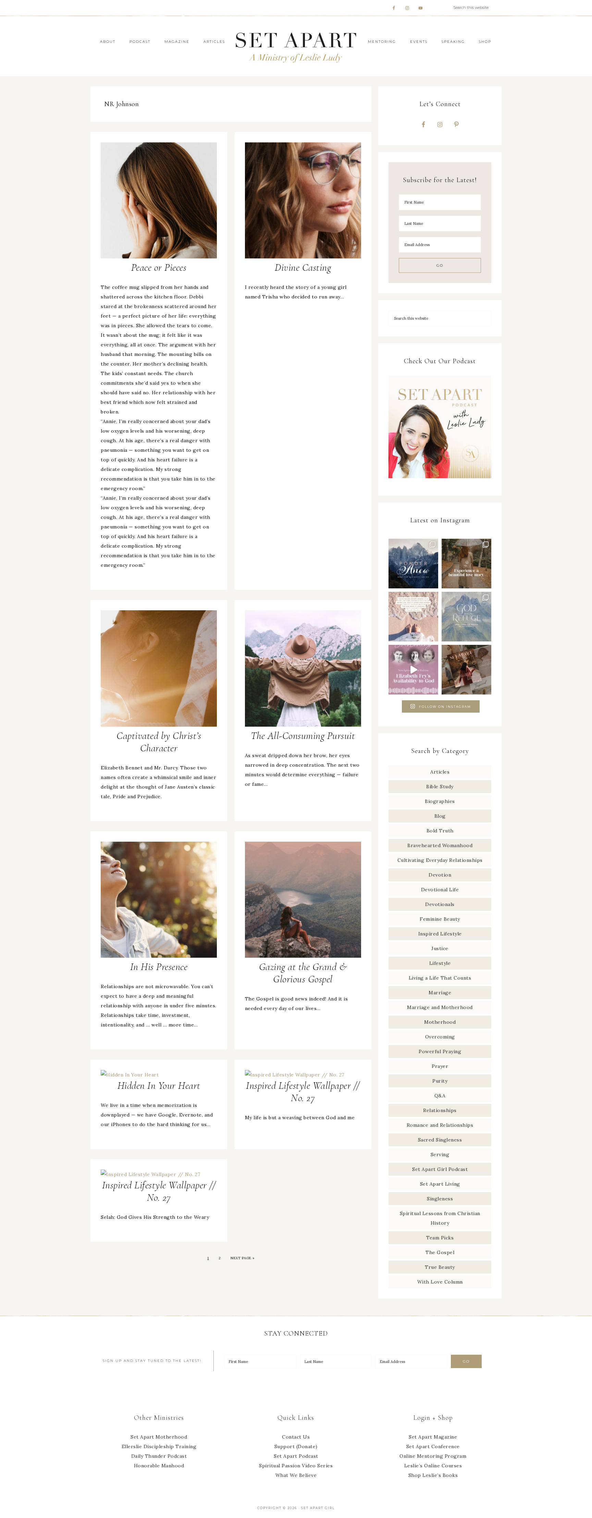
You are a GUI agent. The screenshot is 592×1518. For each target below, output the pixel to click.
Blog (440, 816)
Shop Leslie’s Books (433, 1475)
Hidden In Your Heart (159, 1085)
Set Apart (296, 46)
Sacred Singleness (440, 1140)
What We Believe (296, 1475)
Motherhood (440, 1022)
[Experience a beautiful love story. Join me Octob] (466, 563)
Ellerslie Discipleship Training (159, 1446)
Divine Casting (303, 267)
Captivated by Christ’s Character (158, 741)
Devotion (440, 875)
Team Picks (440, 1238)
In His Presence (159, 966)
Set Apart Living (440, 1184)
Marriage (440, 993)
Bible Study (440, 786)
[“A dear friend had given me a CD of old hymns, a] (413, 563)
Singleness (440, 1199)
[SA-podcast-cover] (439, 480)
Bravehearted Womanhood (439, 845)
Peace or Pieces (159, 267)
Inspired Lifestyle (440, 934)
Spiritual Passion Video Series (296, 1466)
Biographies (440, 801)
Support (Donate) (296, 1446)
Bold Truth (440, 831)
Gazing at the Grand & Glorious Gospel (303, 972)
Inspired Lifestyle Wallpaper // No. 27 (303, 1091)
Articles (439, 772)
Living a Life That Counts (440, 978)
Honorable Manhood (159, 1466)
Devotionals (440, 904)
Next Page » (243, 1258)
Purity (439, 1081)
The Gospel (440, 1252)
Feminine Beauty (440, 919)
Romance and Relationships (440, 1125)
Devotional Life (440, 889)
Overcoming (440, 1037)
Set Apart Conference (433, 1446)
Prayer (440, 1066)
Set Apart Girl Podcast (440, 1169)
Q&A (440, 1096)
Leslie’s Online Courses (433, 1466)
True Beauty (440, 1267)
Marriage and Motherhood (440, 1007)
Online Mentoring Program (432, 1456)
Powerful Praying (440, 1051)
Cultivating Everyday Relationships (440, 860)
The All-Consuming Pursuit (303, 735)
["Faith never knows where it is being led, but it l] (413, 616)
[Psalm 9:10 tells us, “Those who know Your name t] (466, 616)
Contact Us (296, 1437)
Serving (440, 1154)
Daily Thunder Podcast (159, 1456)
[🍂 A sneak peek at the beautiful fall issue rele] (466, 669)
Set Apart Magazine (433, 1437)
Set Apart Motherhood (159, 1437)
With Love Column (440, 1282)
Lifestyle (440, 963)
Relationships (440, 1110)
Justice (439, 948)
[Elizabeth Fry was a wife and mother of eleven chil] (413, 669)
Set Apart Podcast (296, 1456)
